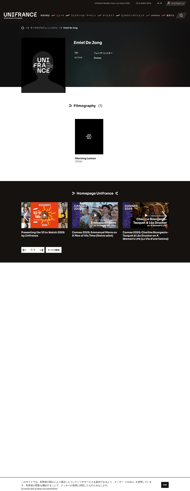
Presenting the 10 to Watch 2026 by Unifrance (43, 234)
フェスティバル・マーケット (83, 15)
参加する (170, 15)
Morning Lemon (85, 158)
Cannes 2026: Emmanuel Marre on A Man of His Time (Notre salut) (94, 234)
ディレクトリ (108, 15)
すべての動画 (53, 250)
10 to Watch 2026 (143, 3)
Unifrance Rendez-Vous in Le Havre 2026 (112, 3)
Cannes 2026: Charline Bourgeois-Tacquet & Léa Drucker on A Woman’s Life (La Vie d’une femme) (145, 236)
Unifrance (155, 15)
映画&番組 (45, 15)
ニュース (60, 15)
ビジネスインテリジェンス (132, 15)
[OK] (165, 485)
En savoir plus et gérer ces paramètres (39, 488)
